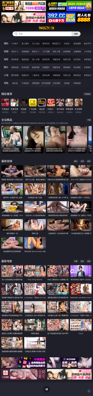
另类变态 (87, 59)
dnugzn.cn (46, 28)
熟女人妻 (56, 51)
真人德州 (25, 43)
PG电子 (15, 43)
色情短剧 (77, 83)
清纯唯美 (66, 67)
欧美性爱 (46, 59)
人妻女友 (35, 75)
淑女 (82, 261)
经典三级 (66, 59)
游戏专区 (46, 43)
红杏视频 (56, 83)
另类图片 (87, 67)
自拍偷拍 (25, 51)
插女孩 (15, 83)
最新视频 (6, 161)
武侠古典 (46, 75)
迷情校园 (56, 75)
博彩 (6, 43)
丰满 (75, 261)
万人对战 (35, 43)
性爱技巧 (87, 75)
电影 (6, 59)
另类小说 (66, 75)
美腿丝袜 (56, 67)
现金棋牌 (77, 43)
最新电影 (6, 261)
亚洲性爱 (15, 59)
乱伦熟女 (77, 59)
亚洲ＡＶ (15, 51)
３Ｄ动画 (46, 51)
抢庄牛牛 (87, 43)
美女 (75, 161)
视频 (6, 51)
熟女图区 (77, 67)
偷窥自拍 (15, 67)
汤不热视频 (46, 83)
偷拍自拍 (25, 59)
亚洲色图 (25, 67)
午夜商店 (25, 83)
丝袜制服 (66, 51)
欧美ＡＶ (35, 51)
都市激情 (15, 75)
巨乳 (82, 161)
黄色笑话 (77, 75)
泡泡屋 (67, 83)
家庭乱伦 (25, 75)
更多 (89, 161)
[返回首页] (89, 391)
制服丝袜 (56, 59)
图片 (6, 67)
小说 (6, 75)
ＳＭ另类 (87, 51)
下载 (89, 120)
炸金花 (67, 43)
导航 (6, 83)
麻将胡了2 (56, 43)
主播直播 (77, 51)
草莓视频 (35, 83)
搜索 (76, 34)
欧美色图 (35, 67)
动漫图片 (46, 67)
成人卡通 (35, 59)
